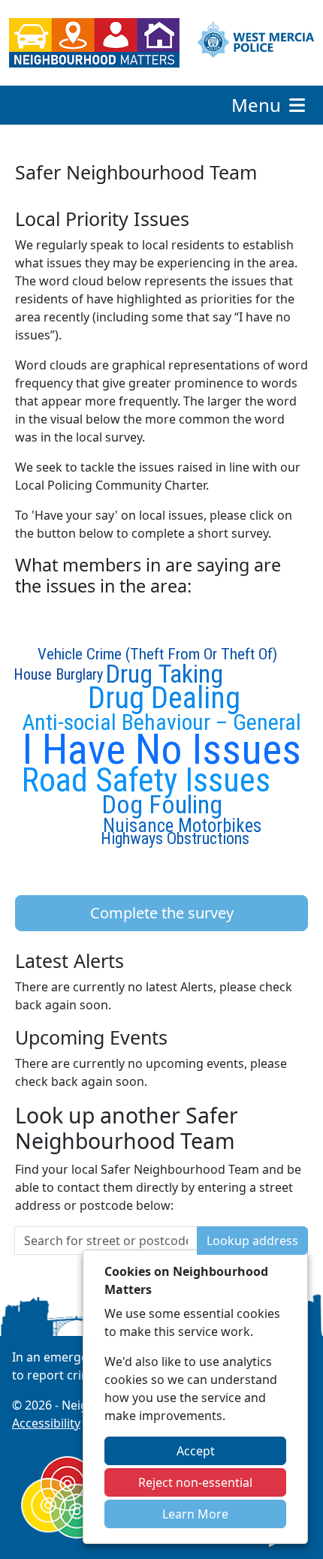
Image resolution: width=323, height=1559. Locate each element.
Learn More (195, 1514)
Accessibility (46, 1423)
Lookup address (252, 1240)
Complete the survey (162, 913)
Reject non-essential (195, 1482)
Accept (196, 1451)
